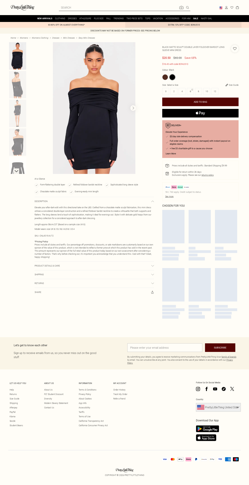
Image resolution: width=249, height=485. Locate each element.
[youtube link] (215, 389)
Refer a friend (119, 398)
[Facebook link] (207, 389)
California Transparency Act (91, 421)
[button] (221, 8)
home (13, 38)
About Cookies (85, 398)
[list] (94, 108)
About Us (48, 389)
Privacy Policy (85, 394)
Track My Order (120, 394)
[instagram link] (198, 389)
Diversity (48, 398)
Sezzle (12, 421)
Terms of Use (85, 416)
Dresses (55, 38)
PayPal (13, 412)
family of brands (229, 357)
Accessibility (84, 407)
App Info (82, 403)
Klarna (12, 416)
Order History (119, 389)
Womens (24, 38)
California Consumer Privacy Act (93, 425)
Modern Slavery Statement (56, 403)
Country (199, 399)
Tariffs (81, 412)
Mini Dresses (69, 38)
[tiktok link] (224, 389)
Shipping (14, 403)
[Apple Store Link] (207, 437)
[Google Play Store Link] (207, 428)
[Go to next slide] (133, 108)
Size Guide (14, 398)
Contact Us (49, 407)
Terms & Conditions (87, 389)
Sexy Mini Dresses (86, 38)
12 (215, 91)
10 (207, 91)
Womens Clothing (40, 38)
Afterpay (13, 407)
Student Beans (16, 425)
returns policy (207, 175)
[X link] (232, 389)
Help (12, 389)
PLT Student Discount (53, 394)
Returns (13, 394)
